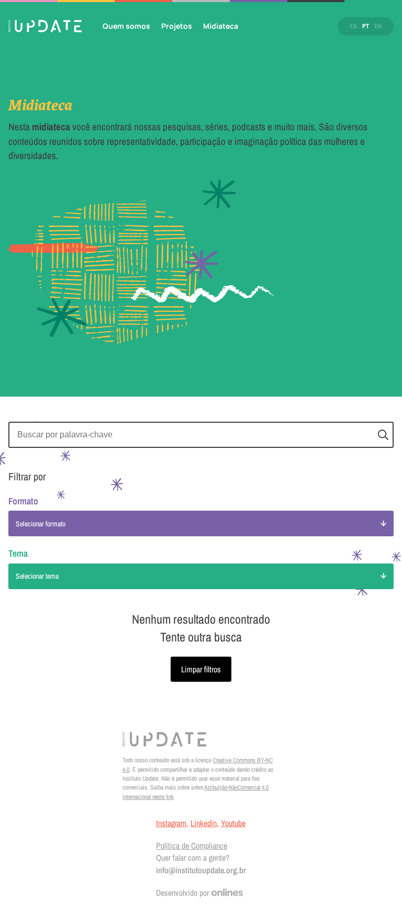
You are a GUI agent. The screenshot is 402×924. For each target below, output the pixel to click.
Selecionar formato (40, 523)
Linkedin (204, 823)
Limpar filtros (201, 669)
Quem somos (126, 26)
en (378, 26)
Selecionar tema (37, 576)
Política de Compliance (191, 845)
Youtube (233, 823)
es (353, 26)
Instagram (171, 823)
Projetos (176, 26)
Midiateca (220, 26)
